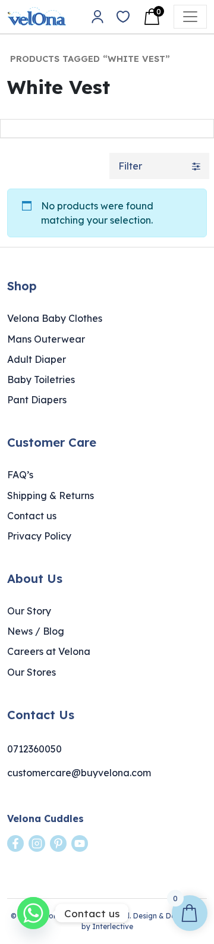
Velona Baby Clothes (54, 318)
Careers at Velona (48, 651)
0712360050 (34, 749)
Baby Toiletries (41, 379)
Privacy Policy (39, 536)
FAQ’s (20, 475)
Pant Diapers (37, 400)
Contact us (31, 516)
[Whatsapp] (33, 913)
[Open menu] (190, 17)
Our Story (29, 611)
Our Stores (31, 672)
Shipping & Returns (50, 495)
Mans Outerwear (46, 339)
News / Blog (35, 631)
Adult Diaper (36, 359)
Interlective (112, 926)
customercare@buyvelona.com (79, 773)
